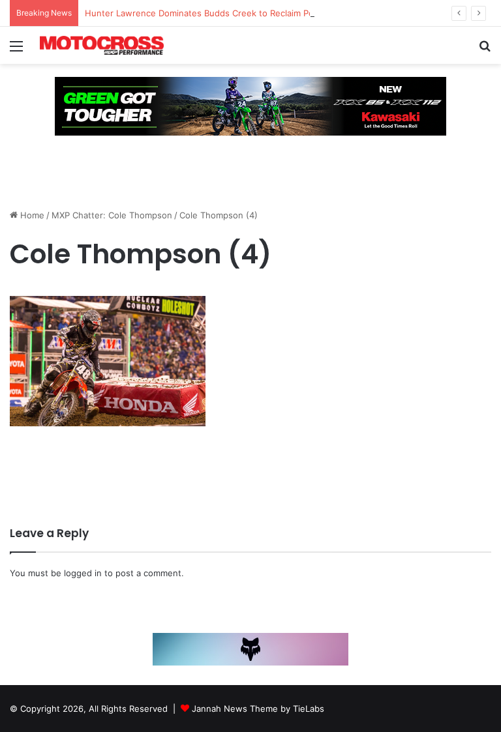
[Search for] (484, 50)
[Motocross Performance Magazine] (102, 45)
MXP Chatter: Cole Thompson (112, 215)
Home (31, 215)
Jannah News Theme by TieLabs (258, 708)
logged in (83, 573)
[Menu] (16, 50)
